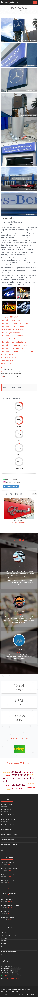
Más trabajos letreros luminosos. (14, 342)
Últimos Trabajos (7, 857)
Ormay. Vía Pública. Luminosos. (9, 868)
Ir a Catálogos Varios (11, 486)
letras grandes (19, 774)
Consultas (32, 994)
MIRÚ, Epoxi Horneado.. (7, 899)
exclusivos (17, 788)
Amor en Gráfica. (7, 361)
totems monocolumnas (16, 373)
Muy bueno (19, 426)
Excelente (19, 412)
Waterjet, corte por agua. (7, 839)
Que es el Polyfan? (6, 809)
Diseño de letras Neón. (10, 339)
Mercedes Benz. (7, 367)
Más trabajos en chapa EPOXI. (12, 348)
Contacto (4, 949)
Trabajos (22, 11)
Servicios (4, 940)
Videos (3, 954)
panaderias (18, 784)
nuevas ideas (6, 772)
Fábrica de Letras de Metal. (8, 951)
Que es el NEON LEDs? (9, 317)
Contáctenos (6, 961)
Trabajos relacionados (11, 493)
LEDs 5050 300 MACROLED (8, 819)
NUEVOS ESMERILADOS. (8, 814)
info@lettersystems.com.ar (12, 978)
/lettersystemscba (13, 482)
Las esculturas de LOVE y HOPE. (10, 844)
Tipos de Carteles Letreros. (8, 849)
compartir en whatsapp (11, 479)
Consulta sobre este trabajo (12, 376)
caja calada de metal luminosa (17, 371)
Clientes (19, 704)
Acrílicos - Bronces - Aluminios (9, 834)
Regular (19, 454)
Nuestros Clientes (19, 738)
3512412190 (5, 975)
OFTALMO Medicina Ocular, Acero (10, 905)
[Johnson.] (19, 749)
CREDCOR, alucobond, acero (8, 893)
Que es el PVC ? (7, 354)
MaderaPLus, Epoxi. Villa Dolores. (10, 874)
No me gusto (19, 468)
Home (16, 11)
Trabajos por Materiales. (19, 763)
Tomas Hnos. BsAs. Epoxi (8, 862)
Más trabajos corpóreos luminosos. (14, 345)
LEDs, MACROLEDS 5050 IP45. (12, 329)
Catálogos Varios (6, 938)
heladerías (29, 772)
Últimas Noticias (7, 799)
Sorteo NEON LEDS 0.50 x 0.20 (8, 935)
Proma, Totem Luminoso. (7, 917)
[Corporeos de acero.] (16, 300)
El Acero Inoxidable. (6, 829)
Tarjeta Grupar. (19, 569)
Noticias (3, 946)
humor (9, 789)
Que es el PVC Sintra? (7, 804)
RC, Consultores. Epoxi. (7, 911)
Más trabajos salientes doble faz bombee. (17, 351)
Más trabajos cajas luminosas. (12, 326)
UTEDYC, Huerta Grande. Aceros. (10, 881)
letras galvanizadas (31, 783)
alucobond (5, 371)
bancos (6, 775)
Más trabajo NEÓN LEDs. (10, 320)
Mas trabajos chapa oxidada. (12, 336)
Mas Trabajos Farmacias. (10, 333)
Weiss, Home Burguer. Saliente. (9, 887)
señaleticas (30, 787)
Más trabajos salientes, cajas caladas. (15, 323)
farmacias (15, 771)
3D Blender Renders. (9, 364)
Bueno (19, 440)
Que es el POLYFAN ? (9, 358)
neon (8, 785)
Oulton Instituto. (19, 652)
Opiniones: (19, 539)
